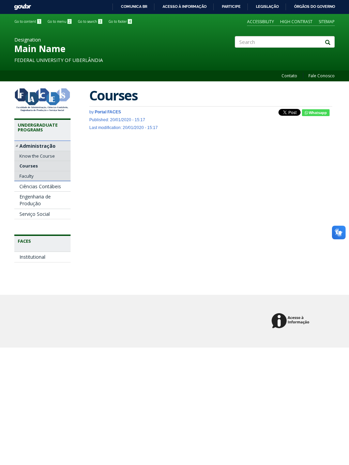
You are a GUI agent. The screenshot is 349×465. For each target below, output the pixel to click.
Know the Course (37, 156)
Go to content (27, 21)
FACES (24, 241)
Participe (231, 6)
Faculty (26, 176)
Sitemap (327, 22)
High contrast (296, 22)
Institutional (32, 257)
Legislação (267, 6)
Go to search (89, 21)
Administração (37, 146)
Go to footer (119, 21)
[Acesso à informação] (292, 321)
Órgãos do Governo (314, 6)
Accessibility (260, 22)
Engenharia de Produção (35, 200)
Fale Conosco (321, 76)
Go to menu (59, 21)
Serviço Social (34, 214)
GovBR (20, 5)
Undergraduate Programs (38, 127)
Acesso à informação (185, 6)
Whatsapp (317, 113)
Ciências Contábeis (40, 186)
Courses (28, 166)
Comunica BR (134, 6)
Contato (289, 76)
